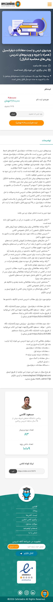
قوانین (34, 506)
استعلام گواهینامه (30, 528)
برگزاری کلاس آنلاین (29, 519)
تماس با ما (33, 532)
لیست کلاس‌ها (31, 515)
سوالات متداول (31, 524)
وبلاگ (35, 510)
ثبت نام (26, 122)
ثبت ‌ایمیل (13, 546)
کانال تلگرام (28, 553)
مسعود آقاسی (26, 414)
